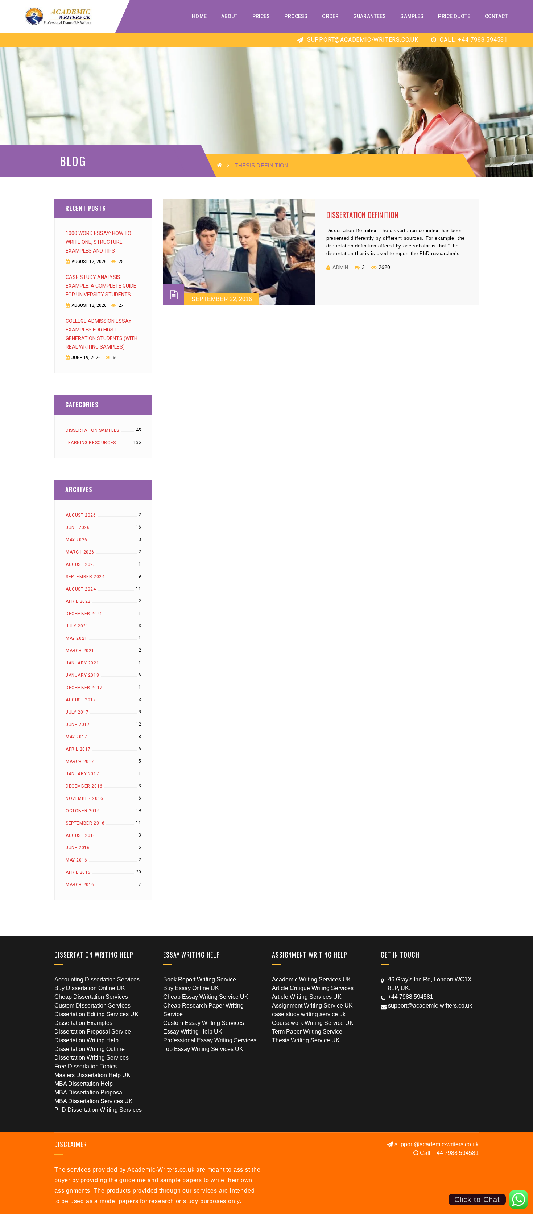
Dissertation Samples (92, 430)
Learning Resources (91, 442)
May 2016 (76, 860)
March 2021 (80, 650)
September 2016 (85, 823)
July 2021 (77, 626)
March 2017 (80, 761)
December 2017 (84, 687)
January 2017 (82, 773)
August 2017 (81, 699)
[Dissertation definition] (239, 252)
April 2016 (78, 872)
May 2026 (76, 539)
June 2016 (78, 847)
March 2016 (80, 884)
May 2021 (76, 638)
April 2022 (78, 601)
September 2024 (85, 576)
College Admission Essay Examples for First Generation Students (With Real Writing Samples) (101, 334)
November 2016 (84, 798)
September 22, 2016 (221, 299)
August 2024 (81, 589)
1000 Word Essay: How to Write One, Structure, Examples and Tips (98, 242)
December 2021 (84, 613)
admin (340, 267)
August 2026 (81, 515)
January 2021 (82, 663)
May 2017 (76, 736)
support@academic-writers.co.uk (361, 39)
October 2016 (83, 810)
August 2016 (81, 835)
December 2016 (84, 786)
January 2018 (82, 675)
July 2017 (77, 712)
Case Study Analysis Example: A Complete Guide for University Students (101, 285)
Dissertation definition (362, 214)
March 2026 (80, 552)
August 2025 (81, 564)
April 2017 (78, 749)
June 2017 (78, 724)
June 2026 (78, 527)
